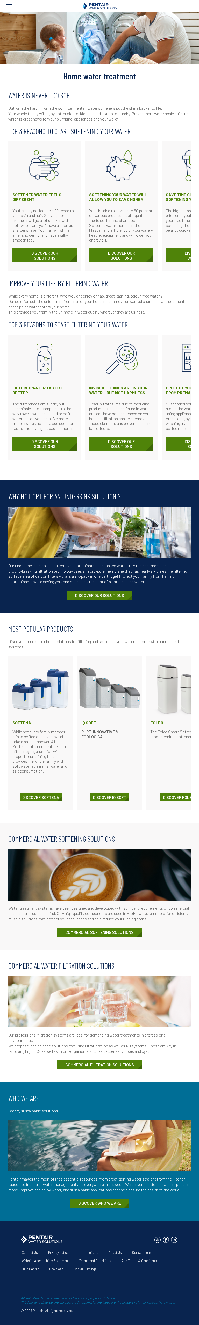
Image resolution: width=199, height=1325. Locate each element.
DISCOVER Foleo (178, 797)
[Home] (100, 6)
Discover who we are (99, 1203)
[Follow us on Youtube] (157, 1240)
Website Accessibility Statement (45, 1261)
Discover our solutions (44, 255)
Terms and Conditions (95, 1261)
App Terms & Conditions (139, 1261)
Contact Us (30, 1252)
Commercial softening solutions (99, 932)
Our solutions (142, 1252)
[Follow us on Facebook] (166, 1240)
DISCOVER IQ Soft (109, 797)
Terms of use (88, 1252)
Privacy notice (58, 1252)
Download (56, 1269)
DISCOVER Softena (40, 797)
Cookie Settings (85, 1269)
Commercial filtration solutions (99, 1064)
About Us (115, 1252)
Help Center (30, 1269)
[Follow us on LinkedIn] (174, 1240)
